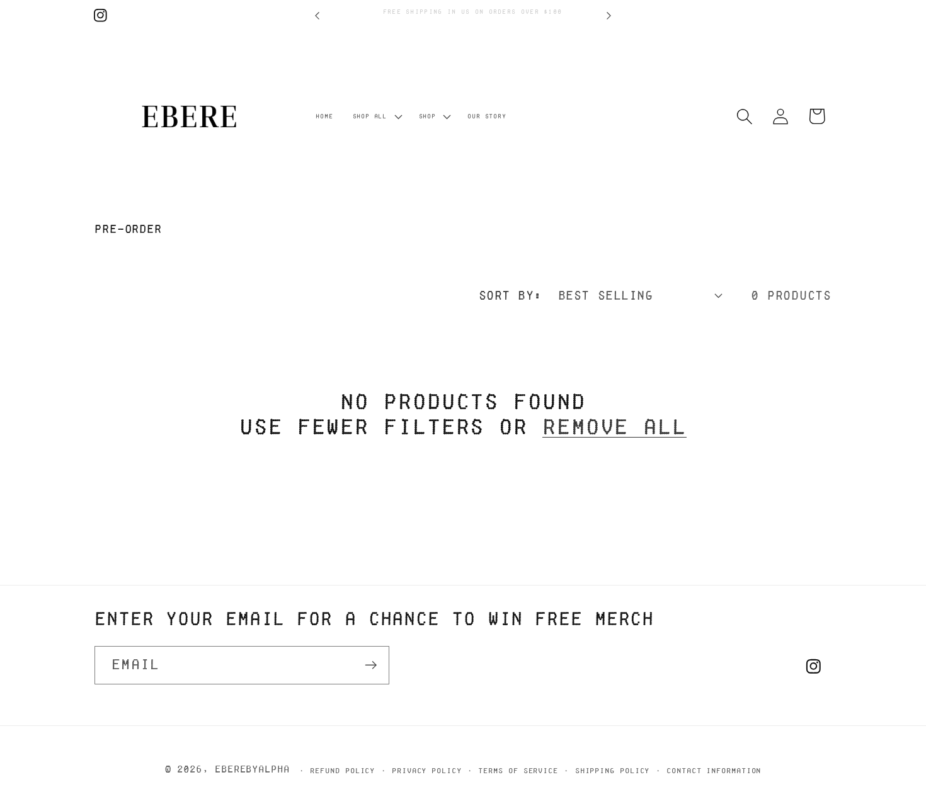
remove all (614, 426)
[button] (376, 116)
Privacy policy (427, 770)
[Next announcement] (609, 15)
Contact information (713, 770)
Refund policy (342, 770)
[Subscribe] (371, 665)
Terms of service (518, 770)
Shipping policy (612, 770)
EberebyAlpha (252, 769)
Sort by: (510, 295)
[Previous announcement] (317, 15)
